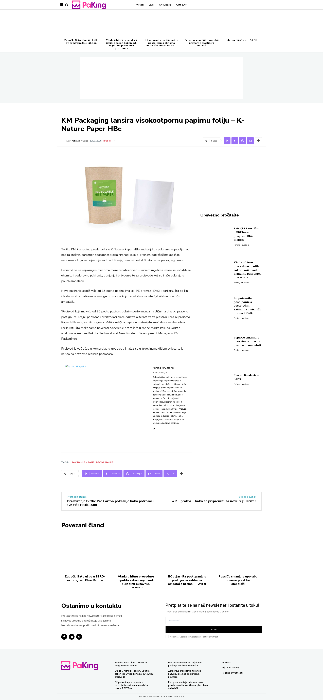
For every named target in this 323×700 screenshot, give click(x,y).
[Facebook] (234, 140)
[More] (258, 140)
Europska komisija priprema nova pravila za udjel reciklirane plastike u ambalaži (188, 685)
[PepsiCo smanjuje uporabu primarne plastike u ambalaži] (202, 24)
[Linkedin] (227, 140)
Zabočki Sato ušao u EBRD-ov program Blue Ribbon (81, 41)
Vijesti (106, 141)
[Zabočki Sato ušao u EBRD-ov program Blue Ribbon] (81, 24)
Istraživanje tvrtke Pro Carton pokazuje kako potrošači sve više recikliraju (110, 502)
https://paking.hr (160, 372)
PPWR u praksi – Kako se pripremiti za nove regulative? (211, 501)
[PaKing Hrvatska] (107, 407)
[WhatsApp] (242, 140)
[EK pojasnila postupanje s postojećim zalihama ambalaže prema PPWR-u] (161, 24)
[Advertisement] (161, 78)
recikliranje (104, 462)
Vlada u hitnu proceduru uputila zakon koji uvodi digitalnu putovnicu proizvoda (121, 44)
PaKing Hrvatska (80, 140)
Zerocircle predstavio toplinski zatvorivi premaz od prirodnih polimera (184, 673)
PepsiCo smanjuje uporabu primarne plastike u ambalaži (202, 43)
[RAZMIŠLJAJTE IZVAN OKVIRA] (89, 5)
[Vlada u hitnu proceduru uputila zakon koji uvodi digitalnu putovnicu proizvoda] (121, 24)
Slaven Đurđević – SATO (242, 40)
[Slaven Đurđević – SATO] (242, 24)
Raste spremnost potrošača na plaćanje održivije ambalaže (185, 664)
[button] (66, 5)
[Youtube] (79, 637)
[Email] (250, 140)
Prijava (213, 629)
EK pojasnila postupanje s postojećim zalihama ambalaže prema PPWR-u (161, 43)
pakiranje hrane (82, 462)
